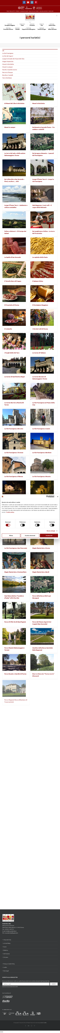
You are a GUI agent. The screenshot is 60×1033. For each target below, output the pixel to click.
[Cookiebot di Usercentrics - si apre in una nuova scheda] (47, 496)
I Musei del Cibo (7, 939)
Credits (5, 967)
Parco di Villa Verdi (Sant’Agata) (15, 622)
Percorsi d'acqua (7, 72)
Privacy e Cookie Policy (9, 963)
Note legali (6, 970)
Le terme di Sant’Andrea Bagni (14, 377)
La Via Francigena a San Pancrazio (15, 548)
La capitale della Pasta (40, 257)
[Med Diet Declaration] (34, 7)
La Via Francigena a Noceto (41, 476)
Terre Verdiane (7, 78)
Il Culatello (8, 329)
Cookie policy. (10, 512)
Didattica (5, 950)
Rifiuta (11, 535)
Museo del (10, 25)
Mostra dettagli (51, 530)
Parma (34, 856)
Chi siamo (5, 957)
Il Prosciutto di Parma (11, 305)
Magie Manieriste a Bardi (40, 572)
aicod (41, 1022)
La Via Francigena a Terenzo (13, 452)
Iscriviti (54, 984)
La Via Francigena (7, 53)
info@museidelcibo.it (11, 931)
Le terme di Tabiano (39, 353)
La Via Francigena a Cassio (41, 428)
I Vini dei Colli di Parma (40, 329)
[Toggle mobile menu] (57, 15)
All (3, 50)
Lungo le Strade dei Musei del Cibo (13, 58)
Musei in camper (7, 67)
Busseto (35, 880)
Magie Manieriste (7, 61)
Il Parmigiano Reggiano (40, 305)
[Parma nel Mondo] (39, 7)
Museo (52, 29)
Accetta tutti (49, 535)
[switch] (22, 525)
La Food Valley (6, 943)
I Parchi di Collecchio (11, 752)
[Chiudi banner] (57, 496)
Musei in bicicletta (8, 64)
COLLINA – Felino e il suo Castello (15, 778)
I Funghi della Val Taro (11, 353)
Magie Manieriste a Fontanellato (15, 572)
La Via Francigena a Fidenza (13, 476)
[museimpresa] (28, 7)
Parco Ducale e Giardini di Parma (15, 674)
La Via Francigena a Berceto (13, 428)
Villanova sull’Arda (10, 903)
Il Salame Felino (37, 281)
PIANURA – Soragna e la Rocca (14, 856)
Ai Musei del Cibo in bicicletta (14, 103)
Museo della (22, 25)
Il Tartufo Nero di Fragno (12, 281)
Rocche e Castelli (7, 75)
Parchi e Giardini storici (9, 69)
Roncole (7, 880)
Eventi (4, 946)
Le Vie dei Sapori (7, 56)
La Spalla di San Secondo (12, 257)
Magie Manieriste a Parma (41, 548)
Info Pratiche (6, 953)
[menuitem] (7, 11)
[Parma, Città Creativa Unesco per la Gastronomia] (21, 7)
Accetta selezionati (30, 535)
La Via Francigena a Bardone (41, 452)
